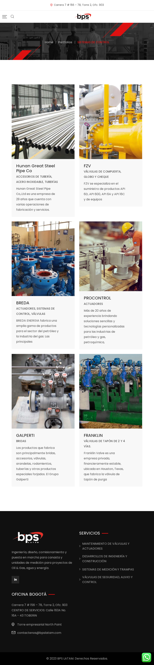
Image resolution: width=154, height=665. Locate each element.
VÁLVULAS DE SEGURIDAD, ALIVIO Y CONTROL (107, 579)
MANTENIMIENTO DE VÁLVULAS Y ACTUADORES (105, 546)
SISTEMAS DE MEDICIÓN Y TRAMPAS (108, 569)
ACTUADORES (25, 309)
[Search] (12, 16)
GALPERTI (25, 435)
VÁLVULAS (38, 314)
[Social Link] (15, 579)
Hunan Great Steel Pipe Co (35, 168)
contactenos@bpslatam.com (39, 633)
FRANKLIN (93, 435)
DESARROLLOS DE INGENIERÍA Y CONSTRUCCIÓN (104, 558)
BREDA (22, 303)
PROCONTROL (97, 298)
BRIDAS (21, 441)
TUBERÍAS (51, 182)
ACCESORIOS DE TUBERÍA (33, 177)
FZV (87, 166)
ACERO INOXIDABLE (29, 182)
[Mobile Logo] (83, 16)
